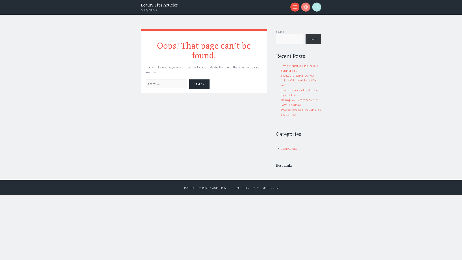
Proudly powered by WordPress (205, 188)
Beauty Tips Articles (159, 5)
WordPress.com (267, 188)
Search (280, 31)
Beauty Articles (289, 148)
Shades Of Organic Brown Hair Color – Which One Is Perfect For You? (298, 80)
